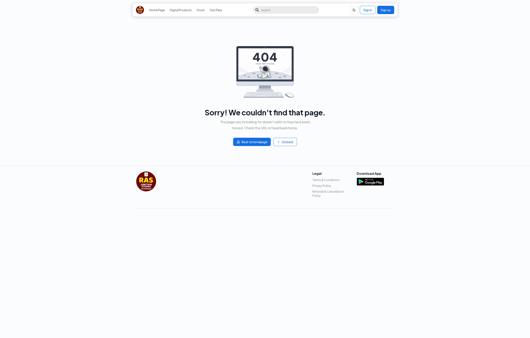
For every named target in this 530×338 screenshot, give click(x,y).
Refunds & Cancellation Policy (328, 193)
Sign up (386, 10)
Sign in (367, 10)
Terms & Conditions (326, 180)
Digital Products (181, 10)
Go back (287, 142)
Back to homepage (254, 142)
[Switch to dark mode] (354, 10)
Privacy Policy (321, 185)
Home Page (157, 10)
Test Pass (216, 10)
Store (201, 10)
